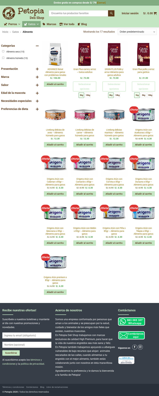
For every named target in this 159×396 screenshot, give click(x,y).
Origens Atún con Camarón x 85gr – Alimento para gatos (84, 182)
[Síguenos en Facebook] (134, 347)
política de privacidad (32, 363)
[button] (130, 13)
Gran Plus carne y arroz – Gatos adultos (84, 70)
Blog (84, 24)
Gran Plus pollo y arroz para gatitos (143, 70)
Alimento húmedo (17, 58)
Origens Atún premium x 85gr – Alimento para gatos (55, 280)
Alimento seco (15, 51)
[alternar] (37, 46)
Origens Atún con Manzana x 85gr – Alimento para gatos (55, 231)
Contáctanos (32, 387)
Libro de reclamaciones (57, 387)
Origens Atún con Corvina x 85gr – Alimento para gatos (114, 182)
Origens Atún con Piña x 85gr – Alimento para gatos (114, 231)
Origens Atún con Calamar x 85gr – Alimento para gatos (55, 182)
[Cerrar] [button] (101, 2)
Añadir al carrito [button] (55, 84)
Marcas (51, 24)
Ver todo (69, 24)
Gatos (31, 24)
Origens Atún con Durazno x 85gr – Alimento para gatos (143, 182)
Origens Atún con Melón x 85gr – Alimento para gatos (84, 231)
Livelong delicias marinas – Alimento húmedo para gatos (114, 133)
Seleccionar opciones (84, 86)
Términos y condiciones (13, 387)
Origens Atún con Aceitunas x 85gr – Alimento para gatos (143, 133)
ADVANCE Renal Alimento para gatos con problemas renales (55, 72)
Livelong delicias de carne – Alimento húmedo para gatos (84, 133)
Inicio (5, 31)
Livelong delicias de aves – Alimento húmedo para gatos (55, 133)
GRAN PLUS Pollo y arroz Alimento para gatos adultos (114, 72)
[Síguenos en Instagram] (140, 347)
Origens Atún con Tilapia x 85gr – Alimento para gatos (143, 231)
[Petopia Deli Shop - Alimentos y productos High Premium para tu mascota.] (23, 13)
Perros (12, 24)
